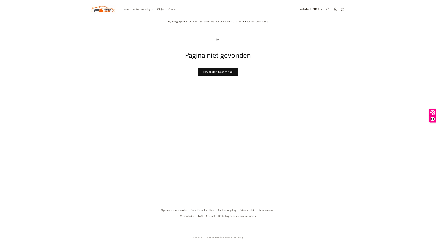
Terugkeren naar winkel (218, 71)
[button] (143, 9)
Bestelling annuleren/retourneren (237, 216)
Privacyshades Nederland (212, 237)
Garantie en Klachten (202, 210)
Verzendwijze (187, 216)
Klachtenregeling (227, 210)
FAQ (200, 216)
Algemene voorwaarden (174, 210)
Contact (210, 216)
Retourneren (266, 210)
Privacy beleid (247, 210)
